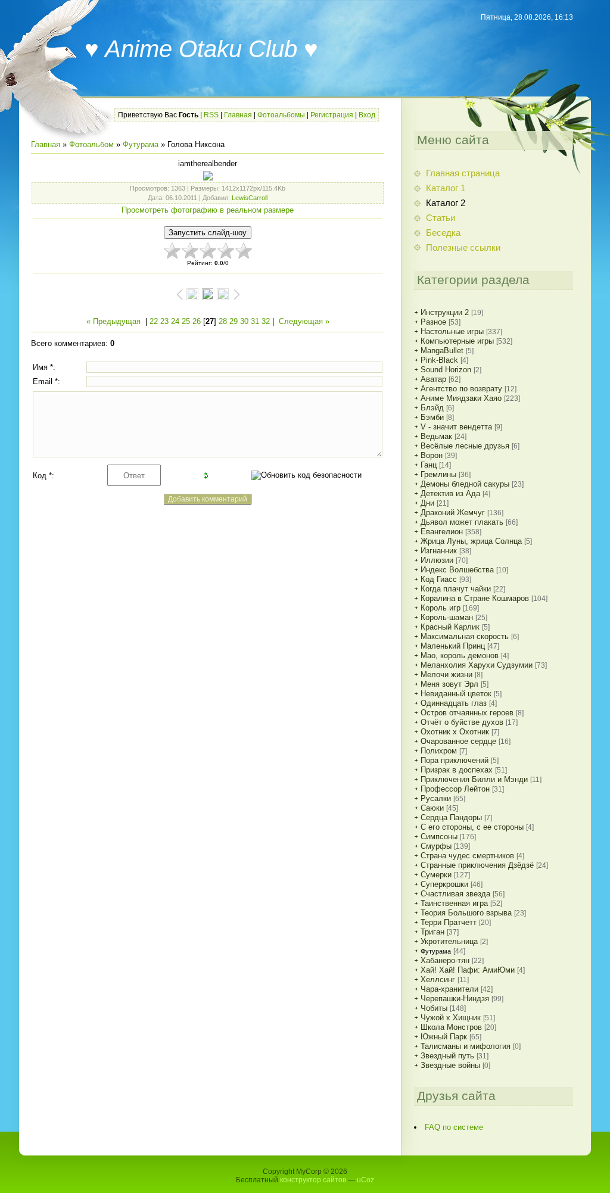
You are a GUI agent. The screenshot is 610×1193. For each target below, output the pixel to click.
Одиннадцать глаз (454, 703)
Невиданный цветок (456, 693)
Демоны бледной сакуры (465, 483)
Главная (238, 115)
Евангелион (442, 531)
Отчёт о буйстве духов (462, 722)
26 (196, 321)
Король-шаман (447, 617)
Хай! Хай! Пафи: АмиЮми (468, 969)
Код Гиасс (439, 579)
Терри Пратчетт (449, 922)
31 (255, 321)
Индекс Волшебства (457, 569)
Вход (367, 115)
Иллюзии (437, 560)
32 (266, 321)
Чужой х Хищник (451, 1017)
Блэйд (432, 407)
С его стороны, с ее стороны (472, 827)
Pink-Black (439, 360)
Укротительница (449, 941)
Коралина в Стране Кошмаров (475, 598)
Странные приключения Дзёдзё (477, 865)
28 (223, 321)
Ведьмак (436, 436)
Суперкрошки (444, 884)
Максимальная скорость (465, 636)
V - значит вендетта (456, 426)
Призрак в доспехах (457, 769)
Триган (432, 931)
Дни (427, 503)
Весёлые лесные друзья (465, 445)
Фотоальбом (91, 144)
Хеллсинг (438, 979)
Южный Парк (444, 1036)
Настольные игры (452, 331)
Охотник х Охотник (455, 731)
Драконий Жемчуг (453, 512)
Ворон (432, 455)
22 (154, 321)
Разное (433, 321)
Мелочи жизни (446, 674)
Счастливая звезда (455, 893)
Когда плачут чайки (456, 588)
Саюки (432, 807)
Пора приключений (454, 760)
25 (186, 321)
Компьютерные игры (457, 341)
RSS (211, 115)
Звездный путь (447, 1055)
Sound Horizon (446, 369)
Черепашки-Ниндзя (455, 998)
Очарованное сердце (458, 741)
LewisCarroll (249, 197)
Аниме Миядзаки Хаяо (461, 398)
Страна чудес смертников (467, 855)
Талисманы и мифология (466, 1046)
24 (175, 321)
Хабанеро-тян (445, 960)
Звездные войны (450, 1065)
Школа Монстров (451, 1027)
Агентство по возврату (461, 388)
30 (244, 321)
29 (233, 321)
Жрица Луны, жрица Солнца (471, 541)
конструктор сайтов (313, 1180)
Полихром (439, 750)
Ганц (429, 464)
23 (164, 321)
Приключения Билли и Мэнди (474, 779)
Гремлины (438, 474)
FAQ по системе (454, 1127)
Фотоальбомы (281, 115)
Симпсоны (439, 836)
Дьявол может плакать (462, 522)
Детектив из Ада (450, 493)
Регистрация (331, 115)
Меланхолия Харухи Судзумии (477, 665)
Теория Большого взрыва (466, 912)
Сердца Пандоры (451, 817)
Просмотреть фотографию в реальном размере (208, 209)
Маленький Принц (453, 645)
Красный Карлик (450, 626)
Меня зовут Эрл (449, 684)
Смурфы (436, 846)
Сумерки (436, 874)
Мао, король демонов (460, 655)
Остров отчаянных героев (467, 712)
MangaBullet (442, 350)
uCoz (365, 1180)
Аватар (433, 379)
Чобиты (434, 1008)
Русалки (436, 798)
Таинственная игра (454, 903)
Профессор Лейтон (455, 788)
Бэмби (432, 417)
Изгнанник (439, 550)
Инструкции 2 (445, 312)
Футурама (140, 144)
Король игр (440, 607)
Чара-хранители (449, 989)
